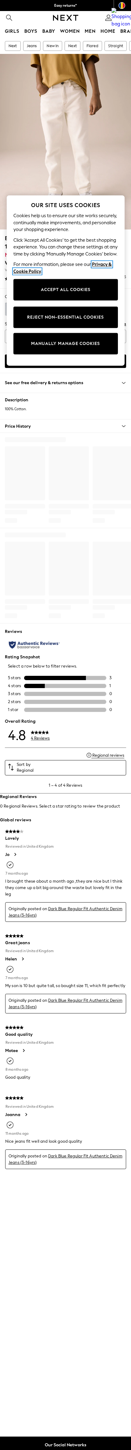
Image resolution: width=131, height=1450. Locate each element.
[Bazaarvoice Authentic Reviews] (34, 644)
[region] (66, 280)
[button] (65, 426)
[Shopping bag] (122, 18)
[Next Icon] (65, 18)
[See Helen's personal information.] (22, 958)
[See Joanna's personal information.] (25, 1114)
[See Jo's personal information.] (14, 854)
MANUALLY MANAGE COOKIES (65, 343)
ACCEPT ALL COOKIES (65, 289)
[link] (9, 18)
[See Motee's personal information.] (23, 1050)
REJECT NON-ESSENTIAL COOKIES (65, 317)
